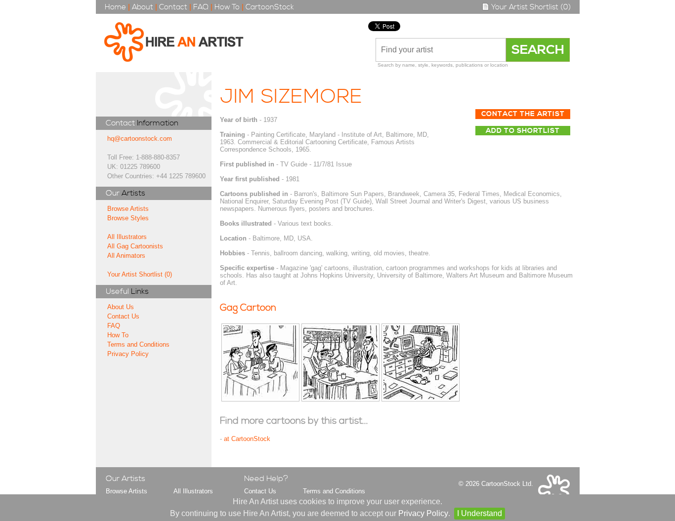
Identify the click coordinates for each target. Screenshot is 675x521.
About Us (120, 307)
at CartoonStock (247, 438)
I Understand (479, 513)
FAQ (201, 7)
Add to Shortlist (523, 130)
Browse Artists (128, 208)
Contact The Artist (523, 114)
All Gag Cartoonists (135, 246)
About (142, 7)
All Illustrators (127, 236)
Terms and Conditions (138, 344)
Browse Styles (128, 218)
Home (115, 7)
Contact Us (123, 316)
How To (227, 7)
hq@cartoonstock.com (139, 138)
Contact (173, 7)
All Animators (126, 255)
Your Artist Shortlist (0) (530, 7)
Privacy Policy (128, 354)
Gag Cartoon (248, 308)
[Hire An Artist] (179, 43)
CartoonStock (270, 7)
